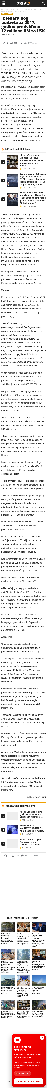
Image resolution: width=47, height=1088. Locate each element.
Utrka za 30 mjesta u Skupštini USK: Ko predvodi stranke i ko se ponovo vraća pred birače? (23, 1014)
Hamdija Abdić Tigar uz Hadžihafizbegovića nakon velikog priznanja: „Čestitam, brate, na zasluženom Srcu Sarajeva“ (23, 939)
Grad (12, 9)
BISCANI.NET (11, 1081)
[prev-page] (22, 1022)
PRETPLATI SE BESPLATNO (28, 1081)
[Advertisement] (23, 885)
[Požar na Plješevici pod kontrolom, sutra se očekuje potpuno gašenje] (39, 1005)
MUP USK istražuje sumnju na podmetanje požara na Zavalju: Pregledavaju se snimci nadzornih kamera (8, 938)
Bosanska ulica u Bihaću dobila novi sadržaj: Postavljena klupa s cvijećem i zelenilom (8, 1014)
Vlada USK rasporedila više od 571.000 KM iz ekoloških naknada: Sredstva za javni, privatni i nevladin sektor (23, 991)
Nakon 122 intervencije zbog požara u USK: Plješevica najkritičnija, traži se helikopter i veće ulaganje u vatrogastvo (8, 966)
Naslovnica (4, 9)
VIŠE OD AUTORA (32, 918)
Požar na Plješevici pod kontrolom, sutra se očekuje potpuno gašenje (38, 1013)
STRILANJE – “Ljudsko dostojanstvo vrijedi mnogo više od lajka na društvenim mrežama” (38, 965)
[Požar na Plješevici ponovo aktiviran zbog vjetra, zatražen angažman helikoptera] (39, 980)
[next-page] (25, 1022)
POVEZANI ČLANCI (15, 918)
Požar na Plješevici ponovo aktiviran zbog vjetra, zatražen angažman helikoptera (38, 990)
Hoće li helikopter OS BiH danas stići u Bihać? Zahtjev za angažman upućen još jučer (8, 990)
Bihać (18, 9)
